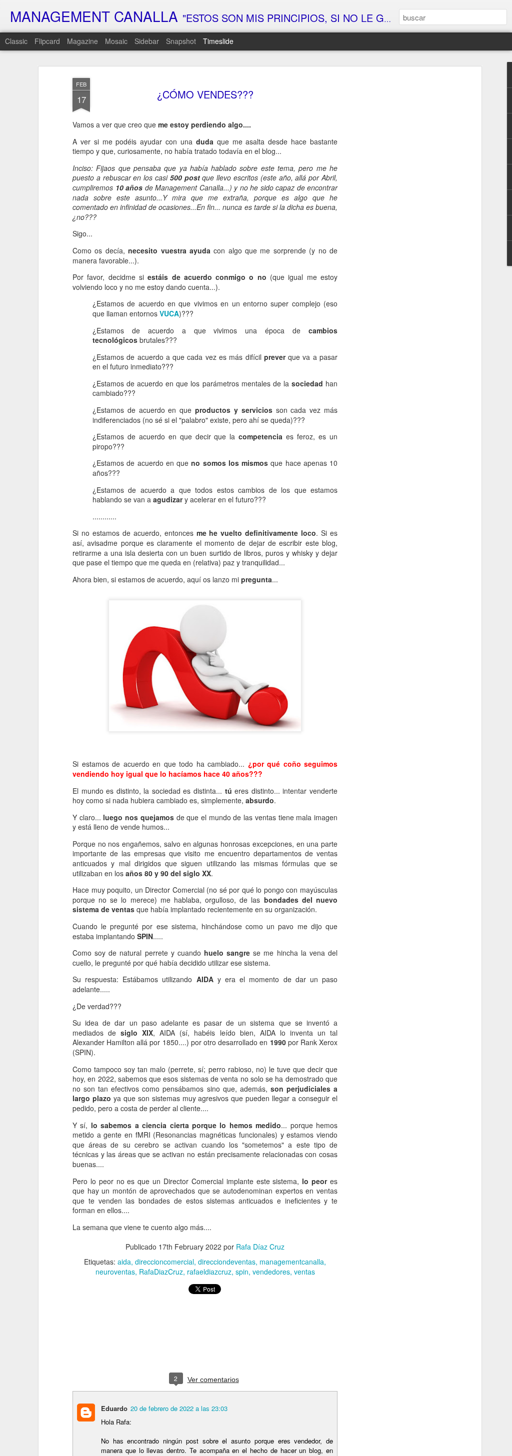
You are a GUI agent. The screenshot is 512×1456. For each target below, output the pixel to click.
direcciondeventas (227, 1262)
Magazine (82, 41)
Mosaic (116, 41)
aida (124, 1262)
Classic (16, 41)
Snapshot (181, 41)
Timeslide (218, 41)
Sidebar (146, 41)
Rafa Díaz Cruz (260, 1247)
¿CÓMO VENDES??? (205, 94)
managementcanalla (292, 1262)
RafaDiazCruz (161, 1272)
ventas (304, 1272)
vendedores (271, 1272)
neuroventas (115, 1272)
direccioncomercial (164, 1262)
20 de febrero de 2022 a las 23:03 (179, 1408)
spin (242, 1272)
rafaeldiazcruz (209, 1272)
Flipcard (47, 41)
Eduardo (114, 1408)
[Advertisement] (392, 235)
